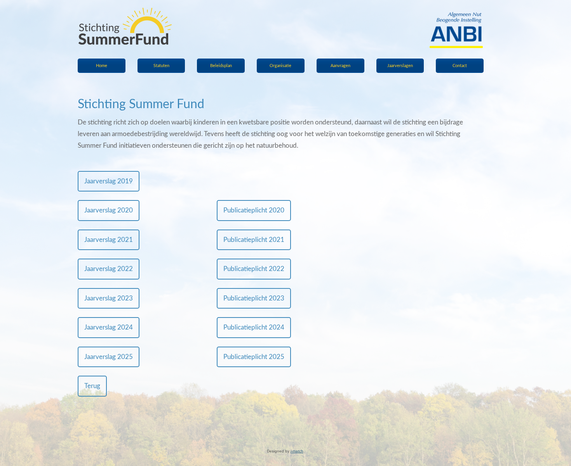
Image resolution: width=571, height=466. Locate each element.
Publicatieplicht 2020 (253, 210)
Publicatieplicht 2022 (253, 269)
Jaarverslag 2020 (108, 210)
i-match (297, 451)
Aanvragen (340, 66)
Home (101, 66)
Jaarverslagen (400, 66)
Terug (92, 386)
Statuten (161, 66)
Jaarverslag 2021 (108, 239)
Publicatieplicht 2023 (253, 298)
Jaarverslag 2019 (108, 181)
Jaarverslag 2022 (108, 269)
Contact (460, 66)
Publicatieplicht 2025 (253, 357)
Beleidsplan (221, 66)
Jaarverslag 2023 (108, 298)
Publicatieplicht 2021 (253, 239)
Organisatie (280, 66)
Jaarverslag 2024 (108, 327)
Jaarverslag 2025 (108, 357)
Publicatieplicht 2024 (253, 327)
